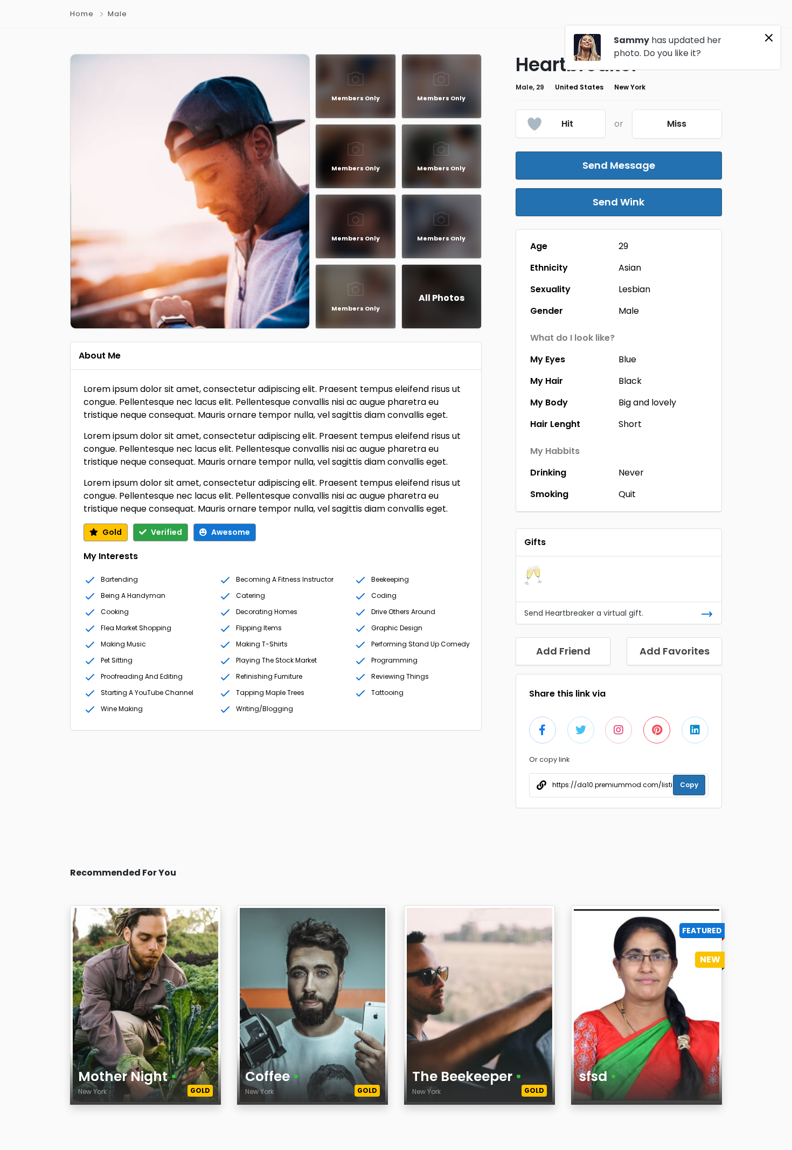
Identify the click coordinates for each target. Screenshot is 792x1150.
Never (631, 472)
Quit (627, 494)
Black (630, 381)
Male (629, 311)
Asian (630, 267)
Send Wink (618, 202)
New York (629, 87)
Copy (689, 784)
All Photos (441, 298)
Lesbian (634, 289)
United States (579, 87)
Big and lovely (647, 402)
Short (630, 424)
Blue (627, 359)
